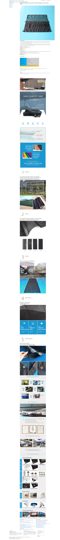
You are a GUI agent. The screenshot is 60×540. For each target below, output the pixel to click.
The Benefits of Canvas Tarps (39, 526)
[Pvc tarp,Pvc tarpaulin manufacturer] (9, 2)
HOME (11, 1)
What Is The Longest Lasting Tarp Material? (41, 521)
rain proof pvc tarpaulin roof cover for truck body (25, 527)
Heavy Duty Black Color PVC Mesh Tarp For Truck (25, 524)
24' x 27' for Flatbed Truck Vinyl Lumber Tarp (25, 521)
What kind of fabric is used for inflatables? (41, 524)
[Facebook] (9, 539)
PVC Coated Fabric (11, 3)
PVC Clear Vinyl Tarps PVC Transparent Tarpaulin (25, 526)
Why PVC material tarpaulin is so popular (40, 522)
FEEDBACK (22, 1)
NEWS (17, 1)
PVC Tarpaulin (10, 7)
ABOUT (19, 1)
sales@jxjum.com (49, 0)
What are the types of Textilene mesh (40, 527)
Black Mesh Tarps (22, 528)
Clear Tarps (10, 6)
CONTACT (26, 1)
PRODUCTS (14, 1)
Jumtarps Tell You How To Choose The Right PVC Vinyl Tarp (42, 523)
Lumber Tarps (10, 4)
